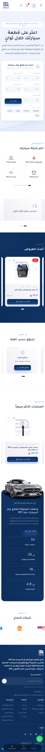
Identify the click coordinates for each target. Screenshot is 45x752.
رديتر (37, 115)
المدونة (24, 709)
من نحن (24, 705)
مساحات (26, 111)
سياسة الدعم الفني (7, 716)
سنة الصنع (37, 84)
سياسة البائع (9, 713)
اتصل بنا (24, 716)
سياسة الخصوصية (7, 709)
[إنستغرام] (30, 734)
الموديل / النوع (18, 73)
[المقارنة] (21, 5)
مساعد (10, 111)
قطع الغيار (40, 705)
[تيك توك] (25, 734)
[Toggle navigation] (41, 5)
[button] (33, 5)
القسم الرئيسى (17, 84)
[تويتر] (36, 734)
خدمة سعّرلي (23, 713)
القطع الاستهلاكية (38, 709)
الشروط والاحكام (8, 705)
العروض (41, 713)
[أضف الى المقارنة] (14, 260)
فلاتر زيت (36, 111)
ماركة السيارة (36, 73)
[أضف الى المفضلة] (9, 260)
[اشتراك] (4, 681)
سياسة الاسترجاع (7, 720)
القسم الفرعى (36, 95)
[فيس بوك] (41, 734)
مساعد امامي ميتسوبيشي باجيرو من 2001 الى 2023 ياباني (23, 449)
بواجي (17, 111)
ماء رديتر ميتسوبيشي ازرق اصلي (26, 290)
